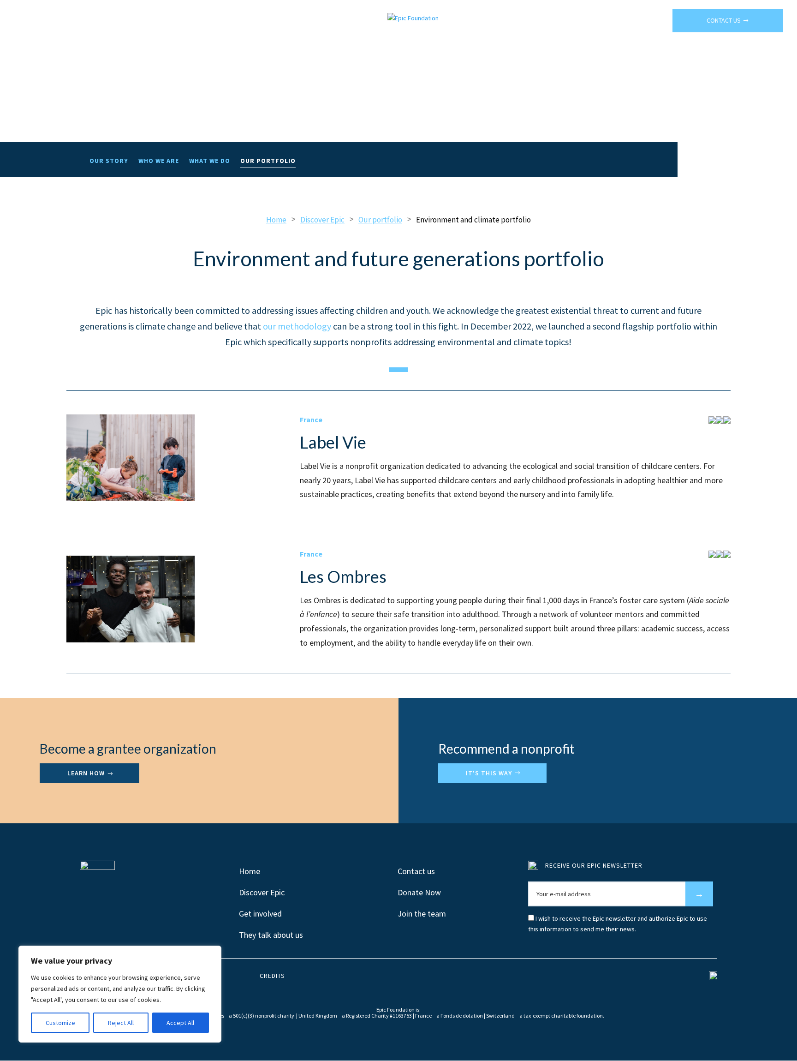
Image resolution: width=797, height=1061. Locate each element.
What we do (209, 161)
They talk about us (271, 934)
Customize (60, 1023)
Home (249, 871)
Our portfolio (268, 161)
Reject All (121, 1023)
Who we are (158, 161)
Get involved (260, 913)
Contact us (724, 20)
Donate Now (419, 892)
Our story (108, 161)
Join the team (422, 913)
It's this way (489, 773)
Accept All (180, 1023)
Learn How (86, 773)
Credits (272, 975)
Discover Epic (262, 892)
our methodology (297, 326)
